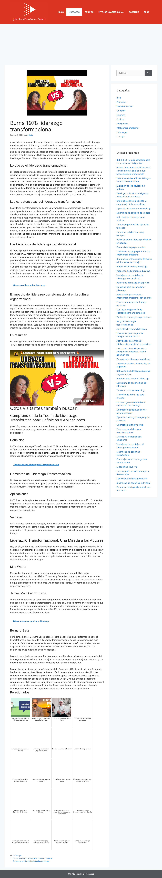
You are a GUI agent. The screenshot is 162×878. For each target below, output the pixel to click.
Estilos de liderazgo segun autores (133, 317)
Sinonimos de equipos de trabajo (133, 213)
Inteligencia (122, 123)
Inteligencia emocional (111, 12)
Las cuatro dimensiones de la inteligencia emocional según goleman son (131, 351)
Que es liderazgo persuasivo (130, 247)
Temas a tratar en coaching (130, 390)
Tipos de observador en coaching (133, 208)
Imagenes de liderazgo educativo (133, 271)
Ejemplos (121, 110)
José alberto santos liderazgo (131, 329)
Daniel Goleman (124, 106)
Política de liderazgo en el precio (132, 282)
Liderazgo (74, 12)
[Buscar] (148, 73)
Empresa (120, 115)
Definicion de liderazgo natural (131, 478)
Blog (146, 12)
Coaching (134, 12)
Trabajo (120, 136)
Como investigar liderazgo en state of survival (32, 858)
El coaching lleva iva (126, 467)
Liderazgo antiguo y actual (129, 425)
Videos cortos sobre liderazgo (131, 266)
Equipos (89, 12)
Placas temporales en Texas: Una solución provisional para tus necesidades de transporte (133, 170)
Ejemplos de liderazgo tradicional (133, 359)
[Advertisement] (81, 43)
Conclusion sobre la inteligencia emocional (31, 861)
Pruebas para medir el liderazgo (132, 378)
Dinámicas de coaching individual (133, 483)
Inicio (61, 12)
